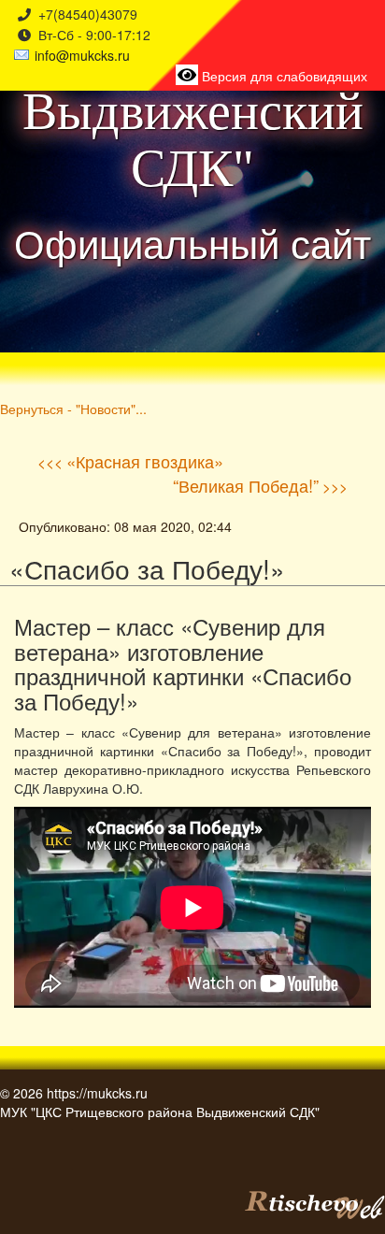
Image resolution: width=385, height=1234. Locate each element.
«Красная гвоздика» (144, 461)
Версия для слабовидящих (282, 75)
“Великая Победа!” (246, 485)
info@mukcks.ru (82, 55)
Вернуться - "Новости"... (73, 408)
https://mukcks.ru (97, 1092)
